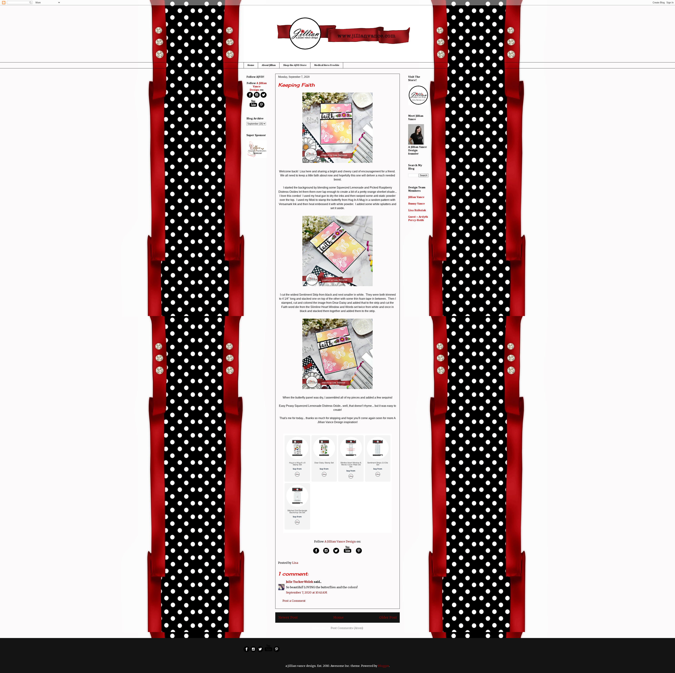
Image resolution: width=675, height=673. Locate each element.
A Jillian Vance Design (340, 541)
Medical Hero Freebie (326, 65)
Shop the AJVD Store (295, 65)
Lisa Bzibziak (417, 210)
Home (251, 65)
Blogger (383, 666)
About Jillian (269, 65)
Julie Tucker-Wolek (299, 581)
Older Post (388, 617)
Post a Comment (294, 600)
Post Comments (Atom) (347, 628)
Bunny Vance (416, 203)
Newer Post (288, 617)
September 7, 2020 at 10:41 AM (306, 592)
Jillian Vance (416, 197)
